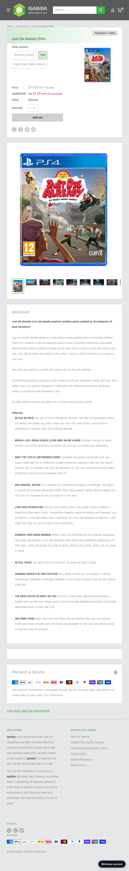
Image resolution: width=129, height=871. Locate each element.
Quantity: (17, 108)
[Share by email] (33, 129)
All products (22, 26)
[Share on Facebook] (14, 129)
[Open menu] (8, 10)
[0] (119, 10)
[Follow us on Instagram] (15, 830)
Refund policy (78, 765)
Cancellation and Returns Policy (89, 748)
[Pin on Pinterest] (20, 129)
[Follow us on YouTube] (21, 830)
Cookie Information (81, 760)
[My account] (112, 10)
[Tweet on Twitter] (27, 129)
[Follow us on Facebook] (9, 830)
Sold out (37, 117)
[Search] (100, 10)
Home (10, 26)
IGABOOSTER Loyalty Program (87, 742)
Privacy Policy (78, 754)
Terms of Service (79, 737)
